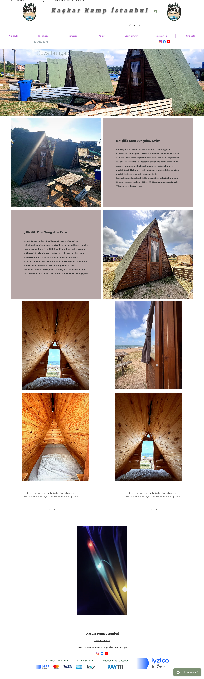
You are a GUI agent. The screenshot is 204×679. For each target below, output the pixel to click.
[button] (123, 611)
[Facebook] (164, 41)
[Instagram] (160, 41)
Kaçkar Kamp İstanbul (82, 10)
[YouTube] (168, 41)
